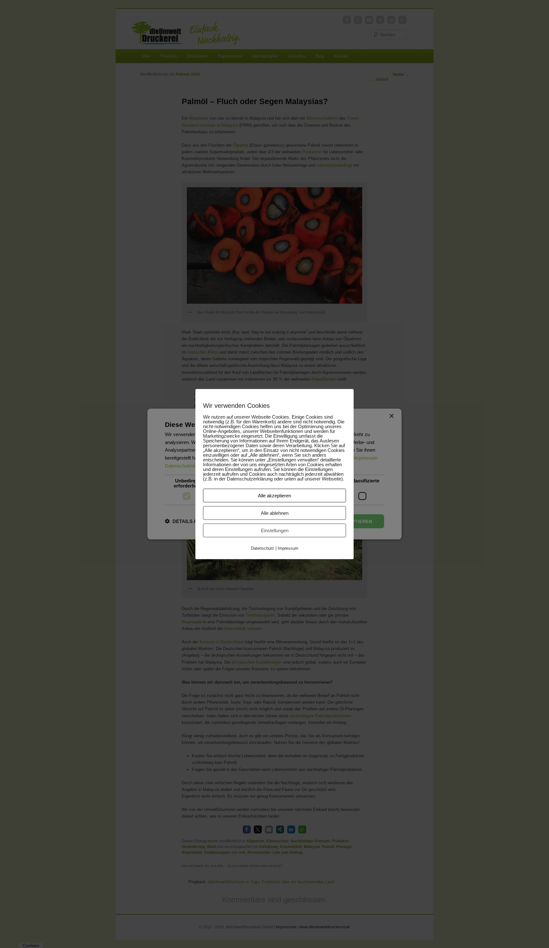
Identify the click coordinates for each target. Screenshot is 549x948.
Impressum (288, 548)
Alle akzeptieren (274, 495)
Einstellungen (274, 530)
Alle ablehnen (274, 513)
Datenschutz (262, 548)
